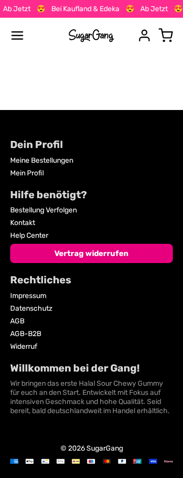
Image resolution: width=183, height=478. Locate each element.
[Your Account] (144, 35)
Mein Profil (27, 173)
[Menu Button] (17, 35)
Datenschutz (31, 308)
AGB (17, 321)
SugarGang (104, 448)
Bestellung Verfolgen (43, 210)
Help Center (29, 235)
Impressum (28, 295)
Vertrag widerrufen (91, 253)
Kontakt (22, 222)
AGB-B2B (25, 333)
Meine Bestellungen (41, 160)
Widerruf (23, 346)
